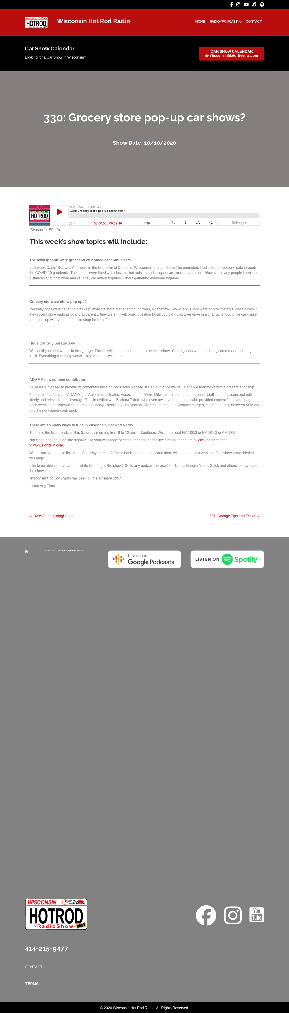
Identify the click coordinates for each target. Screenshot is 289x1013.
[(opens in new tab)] (62, 719)
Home (200, 21)
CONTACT (33, 967)
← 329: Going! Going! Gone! (52, 516)
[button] (240, 21)
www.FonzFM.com (48, 445)
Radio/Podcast (224, 21)
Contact (254, 21)
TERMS (32, 983)
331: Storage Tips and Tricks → (235, 516)
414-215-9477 (46, 948)
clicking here (208, 440)
